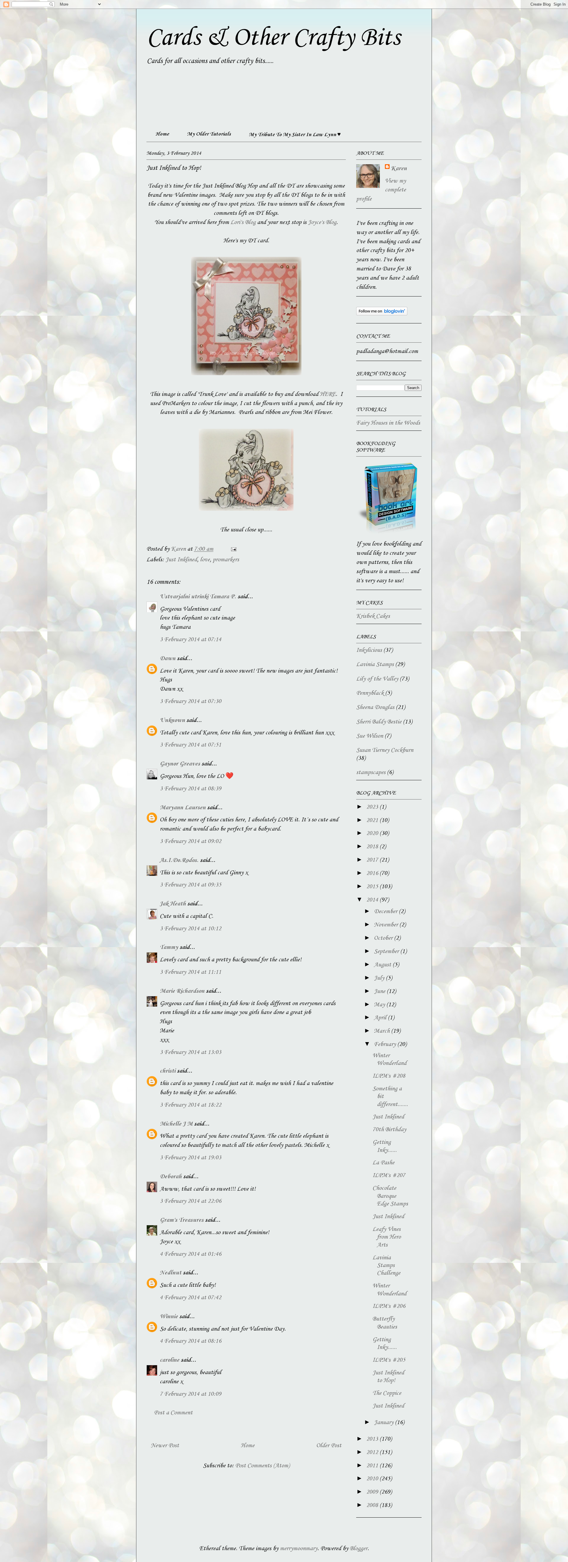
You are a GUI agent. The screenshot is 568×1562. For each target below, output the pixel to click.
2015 (373, 886)
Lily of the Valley (377, 679)
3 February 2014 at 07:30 (190, 701)
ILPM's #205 (388, 1360)
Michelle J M (176, 1124)
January (384, 1422)
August (383, 964)
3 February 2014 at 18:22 (190, 1105)
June (380, 991)
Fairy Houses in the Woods (388, 423)
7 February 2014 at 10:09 (190, 1394)
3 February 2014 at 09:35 (190, 885)
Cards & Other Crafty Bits (273, 37)
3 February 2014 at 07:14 (190, 639)
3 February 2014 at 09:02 (190, 841)
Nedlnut (170, 1272)
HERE (328, 394)
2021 (373, 820)
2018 (373, 846)
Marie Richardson (182, 991)
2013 (373, 1439)
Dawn (167, 658)
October (384, 938)
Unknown (172, 720)
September (387, 951)
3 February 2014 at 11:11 (190, 972)
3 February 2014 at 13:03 (190, 1052)
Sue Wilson (369, 736)
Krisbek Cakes (373, 616)
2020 (373, 833)
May (380, 1004)
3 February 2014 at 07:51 (190, 745)
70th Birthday (389, 1129)
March (382, 1031)
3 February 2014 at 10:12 (190, 928)
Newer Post (165, 1445)
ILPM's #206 (388, 1306)
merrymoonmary (298, 1548)
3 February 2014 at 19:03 (190, 1157)
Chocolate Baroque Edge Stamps (390, 1196)
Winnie (169, 1316)
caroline (169, 1360)
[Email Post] (233, 549)
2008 (373, 1505)
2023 (373, 807)
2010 (373, 1478)
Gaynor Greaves (180, 764)
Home (162, 134)
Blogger (358, 1548)
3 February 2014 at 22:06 (190, 1201)
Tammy (169, 947)
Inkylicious (369, 650)
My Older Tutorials (209, 134)
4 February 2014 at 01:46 (190, 1254)
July (380, 978)
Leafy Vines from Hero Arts (386, 1237)
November (386, 925)
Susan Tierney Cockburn (384, 750)
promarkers (226, 559)
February (385, 1044)
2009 (373, 1492)
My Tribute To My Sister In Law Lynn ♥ (295, 134)
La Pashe (383, 1162)
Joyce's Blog (322, 222)
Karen (399, 168)
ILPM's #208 (388, 1076)
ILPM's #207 (388, 1175)
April (381, 1017)
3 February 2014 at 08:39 (190, 788)
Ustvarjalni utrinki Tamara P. (198, 596)
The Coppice (386, 1393)
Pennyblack (370, 693)
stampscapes (370, 772)
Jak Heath (173, 903)
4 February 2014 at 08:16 (190, 1341)
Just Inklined (181, 559)
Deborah (171, 1176)
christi (167, 1071)
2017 (373, 860)
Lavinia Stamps (375, 664)
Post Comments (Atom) (262, 1465)
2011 (373, 1465)
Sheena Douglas (375, 707)
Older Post (328, 1445)
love (205, 559)
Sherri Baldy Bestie (378, 722)
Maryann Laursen (183, 807)
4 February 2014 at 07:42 (190, 1297)
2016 (373, 873)
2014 (373, 900)
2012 (373, 1452)
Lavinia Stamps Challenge (386, 1265)
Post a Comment (173, 1412)
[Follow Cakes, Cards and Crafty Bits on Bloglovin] (381, 313)
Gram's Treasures (182, 1220)
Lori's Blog (243, 222)
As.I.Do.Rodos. (179, 860)
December (386, 911)
